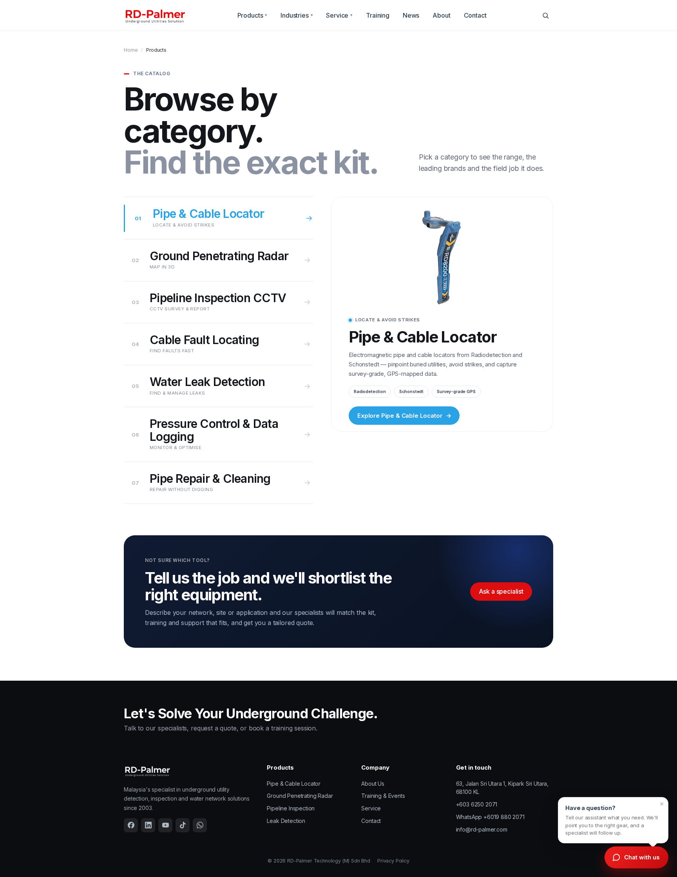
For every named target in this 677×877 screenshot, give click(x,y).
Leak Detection (286, 820)
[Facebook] (131, 825)
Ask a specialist (501, 591)
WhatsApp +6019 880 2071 (490, 817)
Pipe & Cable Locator (293, 783)
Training (377, 15)
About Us (372, 783)
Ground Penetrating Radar (300, 795)
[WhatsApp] (200, 825)
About (441, 15)
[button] (613, 820)
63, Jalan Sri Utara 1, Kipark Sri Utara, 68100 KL (502, 787)
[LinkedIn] (148, 825)
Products (252, 15)
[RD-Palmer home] (155, 15)
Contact (475, 15)
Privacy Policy (393, 861)
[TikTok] (183, 825)
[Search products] (545, 15)
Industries (297, 15)
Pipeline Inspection (291, 808)
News (411, 15)
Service (339, 15)
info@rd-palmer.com (481, 829)
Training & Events (383, 795)
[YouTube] (165, 825)
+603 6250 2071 (477, 804)
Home (131, 50)
